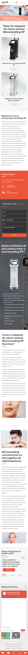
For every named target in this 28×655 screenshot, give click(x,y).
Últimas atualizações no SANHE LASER (11, 552)
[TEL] (14, 653)
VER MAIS (9, 570)
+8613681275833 (10, 187)
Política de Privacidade (17, 648)
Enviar (14, 235)
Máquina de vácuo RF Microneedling (12, 18)
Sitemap (7, 648)
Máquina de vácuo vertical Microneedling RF (14, 19)
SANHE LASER (19, 644)
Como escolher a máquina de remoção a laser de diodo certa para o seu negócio (11, 563)
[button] (7, 575)
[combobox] (4, 220)
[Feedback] (25, 653)
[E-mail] (8, 653)
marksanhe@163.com (12, 192)
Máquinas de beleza (10, 17)
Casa (2, 17)
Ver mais (13, 69)
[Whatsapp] (19, 653)
